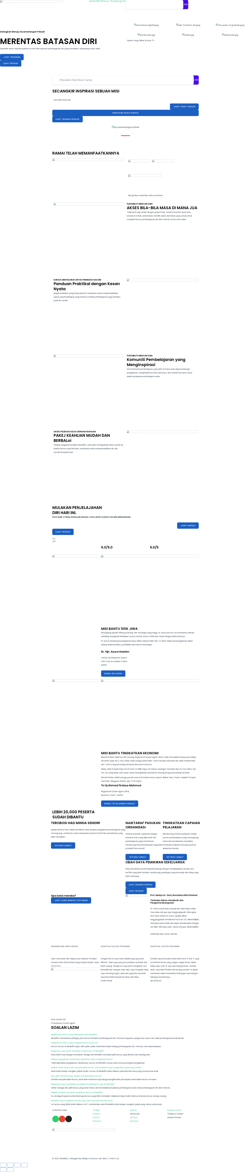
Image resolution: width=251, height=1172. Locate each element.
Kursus (105, 1)
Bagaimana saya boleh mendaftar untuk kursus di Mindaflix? (77, 1051)
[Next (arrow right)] (10, 1170)
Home (92, 1)
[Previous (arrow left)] (3, 1170)
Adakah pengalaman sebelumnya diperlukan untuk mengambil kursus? (82, 1059)
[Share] (17, 1165)
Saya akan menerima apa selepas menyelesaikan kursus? (76, 1075)
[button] (87, 134)
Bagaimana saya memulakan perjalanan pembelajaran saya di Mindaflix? (83, 1084)
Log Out (122, 1)
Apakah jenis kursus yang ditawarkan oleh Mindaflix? (74, 1034)
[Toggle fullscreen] (10, 1165)
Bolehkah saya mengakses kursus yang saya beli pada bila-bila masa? (82, 1100)
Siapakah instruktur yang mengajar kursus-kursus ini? (74, 1042)
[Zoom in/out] (3, 1165)
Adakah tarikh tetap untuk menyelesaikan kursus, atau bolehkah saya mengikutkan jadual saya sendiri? (96, 1067)
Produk (114, 1)
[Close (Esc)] (24, 1165)
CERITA (98, 1)
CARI (185, 4)
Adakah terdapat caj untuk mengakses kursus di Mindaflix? (77, 1092)
